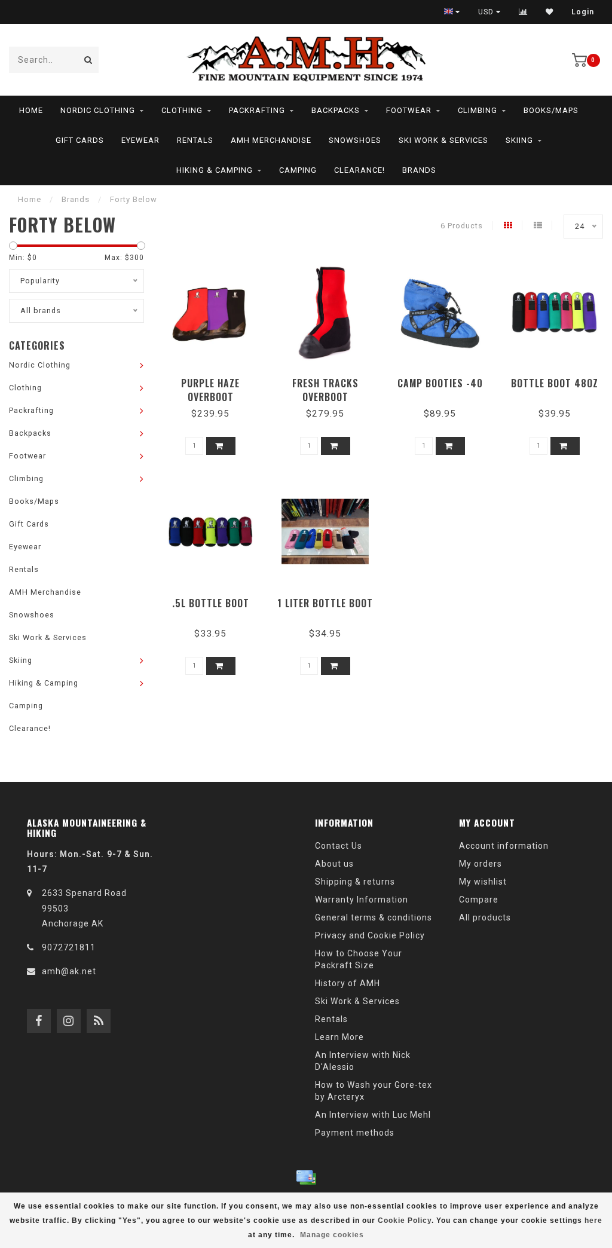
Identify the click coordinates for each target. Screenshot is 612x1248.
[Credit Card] (306, 1177)
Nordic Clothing (97, 110)
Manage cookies (332, 1235)
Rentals (195, 140)
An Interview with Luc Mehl (373, 1114)
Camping (298, 170)
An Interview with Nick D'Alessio (363, 1061)
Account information (504, 846)
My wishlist (483, 881)
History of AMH (347, 983)
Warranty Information (361, 899)
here (593, 1220)
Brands (419, 170)
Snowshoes (355, 140)
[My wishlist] (549, 12)
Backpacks (335, 110)
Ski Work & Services (443, 140)
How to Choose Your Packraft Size (358, 959)
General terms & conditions (373, 917)
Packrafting (257, 110)
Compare (478, 899)
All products (485, 917)
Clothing (182, 110)
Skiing (519, 140)
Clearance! (359, 170)
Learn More (339, 1037)
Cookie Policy (405, 1220)
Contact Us (338, 846)
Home (31, 110)
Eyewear (140, 140)
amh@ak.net (69, 971)
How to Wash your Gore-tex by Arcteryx (373, 1091)
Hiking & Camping (214, 170)
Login (582, 12)
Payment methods (354, 1132)
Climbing (477, 110)
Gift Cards (80, 140)
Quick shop (216, 379)
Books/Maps (551, 110)
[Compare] (523, 12)
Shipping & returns (355, 881)
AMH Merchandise (271, 140)
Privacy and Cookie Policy (370, 935)
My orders (480, 863)
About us (334, 863)
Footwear (409, 110)
